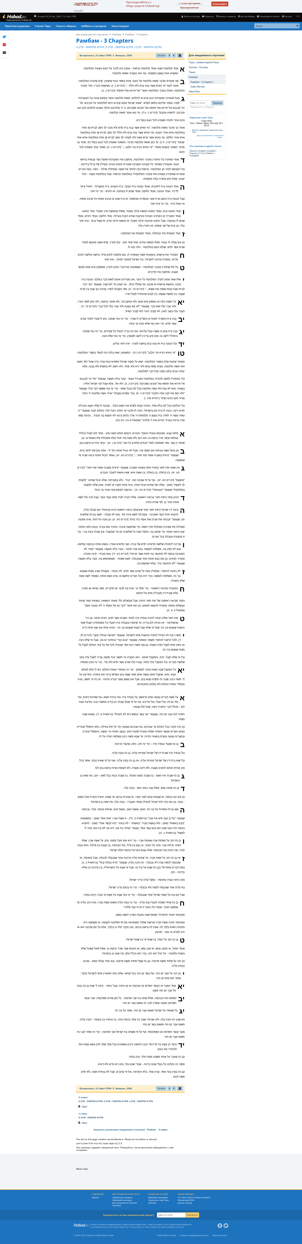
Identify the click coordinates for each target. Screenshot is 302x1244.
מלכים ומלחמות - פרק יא (90, 1117)
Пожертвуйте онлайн (269, 16)
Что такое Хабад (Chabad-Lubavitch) (194, 1197)
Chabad (125, 1224)
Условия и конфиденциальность (194, 1235)
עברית (202, 153)
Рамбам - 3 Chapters (136, 34)
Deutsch (193, 151)
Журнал (95, 1197)
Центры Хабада (185, 1203)
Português (194, 155)
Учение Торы (43, 26)
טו (181, 353)
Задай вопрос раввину (122, 1197)
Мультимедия (120, 26)
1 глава (82, 1113)
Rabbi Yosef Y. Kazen (127, 1227)
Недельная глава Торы (158, 1200)
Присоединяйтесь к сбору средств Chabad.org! (142, 4)
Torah (147, 1227)
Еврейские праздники (158, 1197)
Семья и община (66, 26)
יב (181, 319)
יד (181, 344)
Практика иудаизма (17, 26)
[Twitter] (226, 1225)
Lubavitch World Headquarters (180, 1224)
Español (211, 151)
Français (194, 153)
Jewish (163, 1227)
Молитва (152, 1203)
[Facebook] (220, 1225)
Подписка (116, 1205)
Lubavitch (132, 1224)
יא (181, 302)
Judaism (153, 1227)
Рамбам (116, 34)
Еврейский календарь (122, 1200)
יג (182, 332)
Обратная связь (219, 1235)
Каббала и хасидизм (93, 26)
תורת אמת (88, 1143)
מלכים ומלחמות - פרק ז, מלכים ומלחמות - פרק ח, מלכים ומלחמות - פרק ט (115, 1101)
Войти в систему (192, 16)
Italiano (210, 153)
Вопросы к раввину (227, 16)
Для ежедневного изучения (92, 34)
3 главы (82, 1097)
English (202, 151)
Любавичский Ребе (186, 1200)
